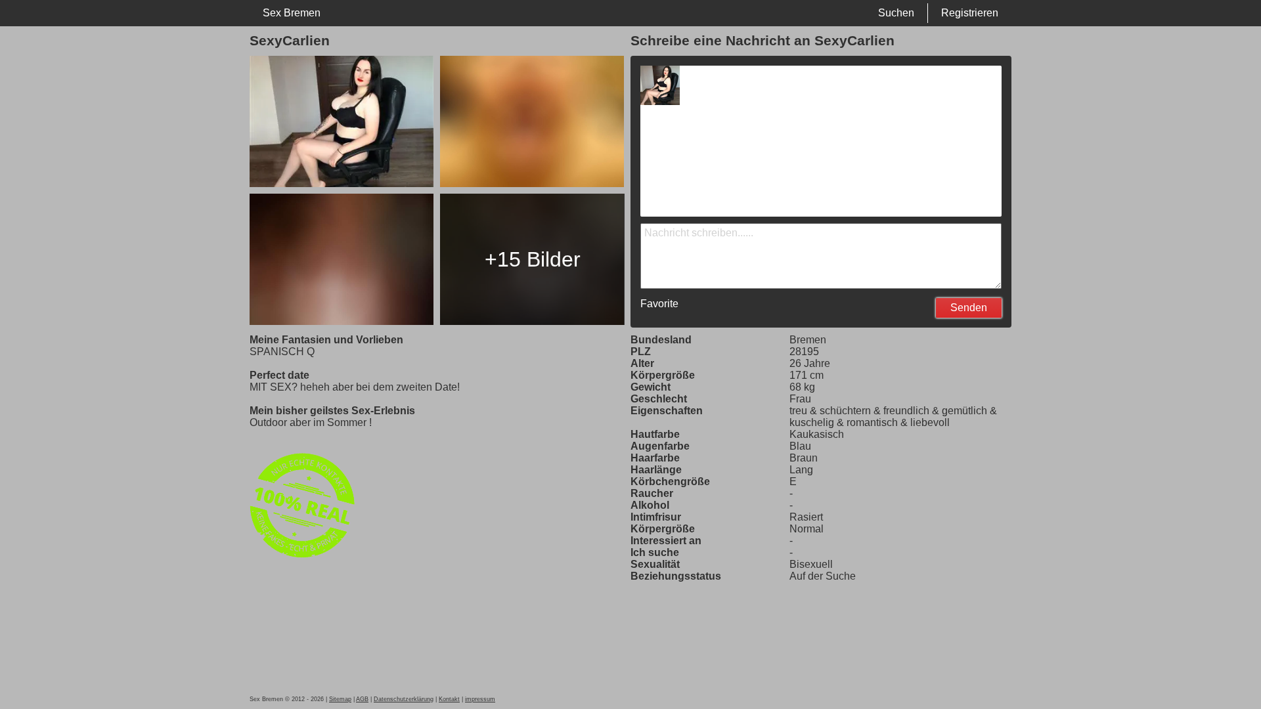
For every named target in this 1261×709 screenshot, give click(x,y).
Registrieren (969, 12)
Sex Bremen (292, 12)
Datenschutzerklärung (403, 699)
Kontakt (449, 699)
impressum (480, 699)
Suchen (896, 12)
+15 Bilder (533, 259)
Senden (968, 307)
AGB (362, 699)
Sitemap (340, 699)
